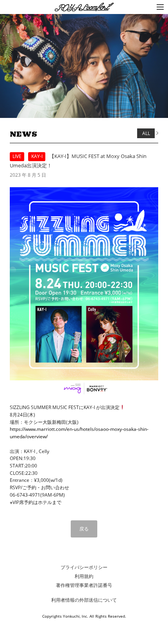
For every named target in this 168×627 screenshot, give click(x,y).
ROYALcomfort (72, 7)
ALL (146, 133)
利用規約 (84, 576)
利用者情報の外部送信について (84, 600)
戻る (84, 528)
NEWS (23, 134)
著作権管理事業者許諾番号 (84, 585)
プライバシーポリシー (84, 567)
